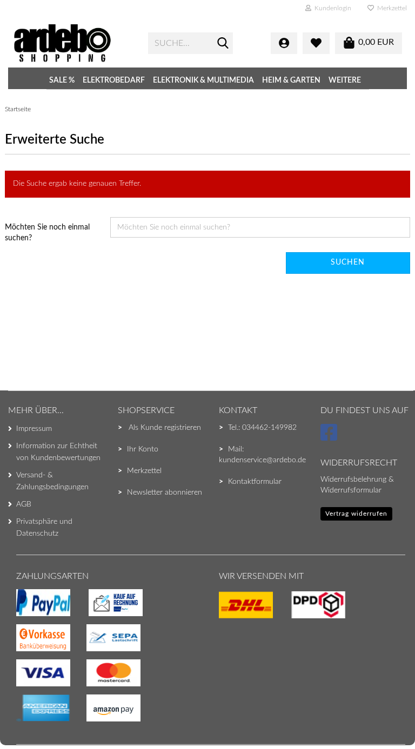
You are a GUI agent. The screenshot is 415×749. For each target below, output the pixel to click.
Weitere (345, 80)
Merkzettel (390, 8)
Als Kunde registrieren (165, 427)
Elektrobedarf (114, 80)
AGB (23, 504)
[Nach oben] (30, 719)
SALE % (62, 80)
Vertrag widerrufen (356, 513)
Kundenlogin (331, 8)
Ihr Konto (142, 449)
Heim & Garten (291, 80)
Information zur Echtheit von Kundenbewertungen (58, 452)
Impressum (34, 429)
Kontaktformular (255, 481)
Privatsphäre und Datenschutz (44, 527)
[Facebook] (330, 437)
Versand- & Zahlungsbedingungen (52, 481)
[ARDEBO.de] (72, 43)
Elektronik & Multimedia (203, 80)
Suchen (348, 262)
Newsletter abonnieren (164, 492)
